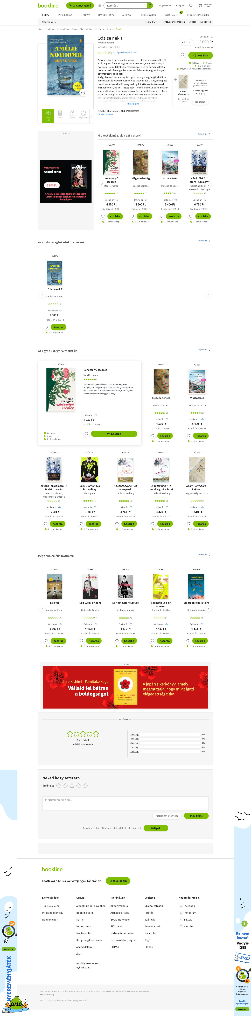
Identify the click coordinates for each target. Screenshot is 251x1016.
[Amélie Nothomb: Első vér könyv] (54, 586)
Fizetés (149, 912)
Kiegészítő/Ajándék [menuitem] (198, 14)
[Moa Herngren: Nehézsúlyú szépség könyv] (111, 162)
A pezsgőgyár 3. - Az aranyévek (125, 487)
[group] (48, 116)
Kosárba (203, 55)
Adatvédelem (84, 947)
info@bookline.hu (52, 912)
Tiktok (188, 919)
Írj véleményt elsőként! (127, 52)
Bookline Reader (120, 919)
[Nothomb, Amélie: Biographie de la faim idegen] (196, 586)
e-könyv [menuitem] (85, 14)
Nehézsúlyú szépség (111, 180)
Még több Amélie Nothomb (56, 556)
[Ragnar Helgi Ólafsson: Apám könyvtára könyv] (197, 469)
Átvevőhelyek (152, 926)
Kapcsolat (151, 933)
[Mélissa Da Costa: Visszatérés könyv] (170, 162)
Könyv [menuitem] (45, 14)
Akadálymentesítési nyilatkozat (88, 965)
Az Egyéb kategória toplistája (57, 351)
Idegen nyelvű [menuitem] (148, 14)
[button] (91, 116)
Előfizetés (205, 22)
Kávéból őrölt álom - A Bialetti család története (199, 180)
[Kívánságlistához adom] (182, 55)
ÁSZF (79, 953)
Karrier (80, 919)
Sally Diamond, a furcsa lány (90, 487)
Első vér (54, 602)
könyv (111, 145)
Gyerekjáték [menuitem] (173, 13)
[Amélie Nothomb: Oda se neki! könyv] (65, 65)
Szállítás (150, 919)
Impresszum (83, 926)
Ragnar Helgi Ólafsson (197, 493)
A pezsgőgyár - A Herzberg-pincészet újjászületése (161, 487)
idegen (90, 569)
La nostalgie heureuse (125, 602)
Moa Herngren (111, 185)
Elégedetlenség (141, 178)
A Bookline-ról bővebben (91, 906)
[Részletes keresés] (100, 5)
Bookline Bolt (50, 919)
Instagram (190, 912)
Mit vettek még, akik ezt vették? (120, 135)
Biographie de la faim (196, 602)
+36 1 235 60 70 (50, 906)
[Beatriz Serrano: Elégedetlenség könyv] (140, 162)
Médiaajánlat (84, 933)
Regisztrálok (165, 5)
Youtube (188, 926)
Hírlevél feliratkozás (122, 933)
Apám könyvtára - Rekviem (197, 487)
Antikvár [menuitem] (127, 14)
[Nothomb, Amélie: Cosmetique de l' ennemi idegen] (160, 586)
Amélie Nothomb (54, 296)
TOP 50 (114, 947)
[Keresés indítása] (150, 5)
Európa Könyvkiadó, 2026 (109, 47)
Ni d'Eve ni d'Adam (90, 602)
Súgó (147, 940)
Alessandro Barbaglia (199, 189)
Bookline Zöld (84, 912)
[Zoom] (83, 93)
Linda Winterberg (125, 493)
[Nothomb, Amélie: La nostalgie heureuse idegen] (125, 586)
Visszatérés (170, 178)
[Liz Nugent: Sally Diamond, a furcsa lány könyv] (89, 469)
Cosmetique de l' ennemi (161, 604)
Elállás (149, 947)
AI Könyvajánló (82, 5)
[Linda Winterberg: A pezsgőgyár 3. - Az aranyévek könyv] (125, 469)
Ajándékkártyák (119, 912)
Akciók (193, 22)
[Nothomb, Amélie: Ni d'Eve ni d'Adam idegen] (90, 586)
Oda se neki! (55, 289)
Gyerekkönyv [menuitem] (65, 14)
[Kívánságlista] (191, 5)
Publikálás (196, 816)
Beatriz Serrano (141, 185)
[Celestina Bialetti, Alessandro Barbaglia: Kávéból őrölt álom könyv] (199, 162)
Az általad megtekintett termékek (61, 242)
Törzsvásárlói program (173, 22)
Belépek (180, 5)
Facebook (189, 906)
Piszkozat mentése (167, 816)
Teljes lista (202, 134)
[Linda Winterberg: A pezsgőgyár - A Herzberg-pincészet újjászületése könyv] (161, 469)
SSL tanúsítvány (47, 994)
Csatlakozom (118, 881)
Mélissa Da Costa (170, 185)
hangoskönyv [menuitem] (106, 14)
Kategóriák (47, 21)
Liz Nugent (89, 493)
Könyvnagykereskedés (89, 940)
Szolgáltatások (154, 906)
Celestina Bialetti (199, 185)
